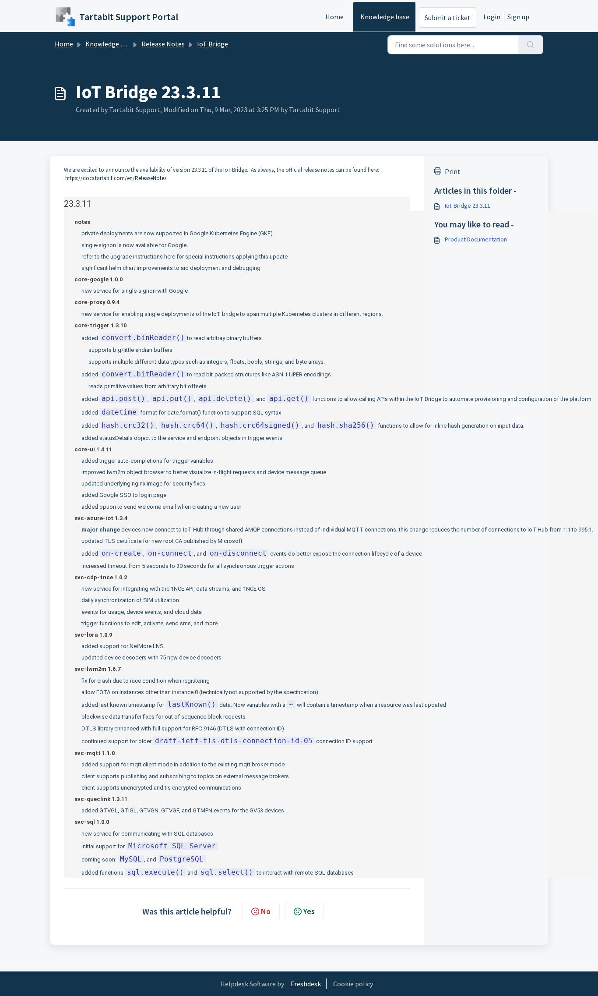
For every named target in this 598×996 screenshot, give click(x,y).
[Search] (530, 44)
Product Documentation (476, 239)
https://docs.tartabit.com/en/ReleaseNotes (115, 178)
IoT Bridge (212, 43)
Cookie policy (353, 983)
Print (453, 171)
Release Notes (163, 43)
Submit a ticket (448, 17)
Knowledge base (384, 16)
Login (491, 16)
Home (334, 16)
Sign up (518, 16)
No (266, 911)
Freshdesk (306, 983)
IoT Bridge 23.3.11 (467, 205)
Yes (309, 911)
